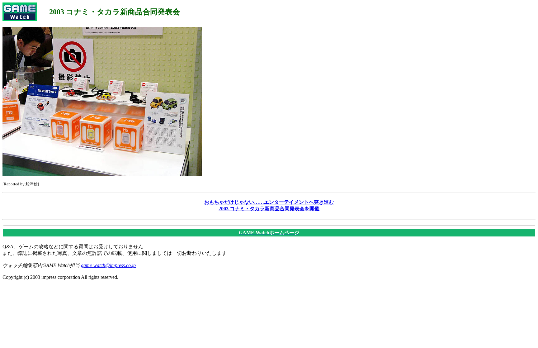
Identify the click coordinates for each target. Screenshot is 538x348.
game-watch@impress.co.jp (108, 265)
